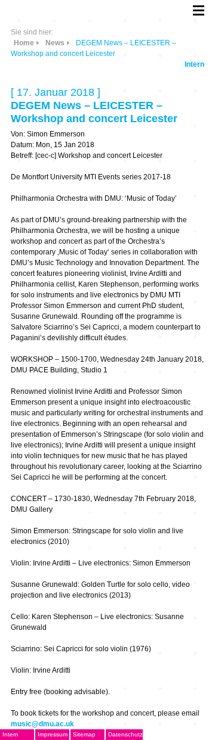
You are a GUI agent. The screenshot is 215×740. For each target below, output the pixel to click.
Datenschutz (125, 734)
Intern (194, 64)
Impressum (52, 734)
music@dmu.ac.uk (42, 724)
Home (24, 43)
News (54, 43)
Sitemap (84, 734)
